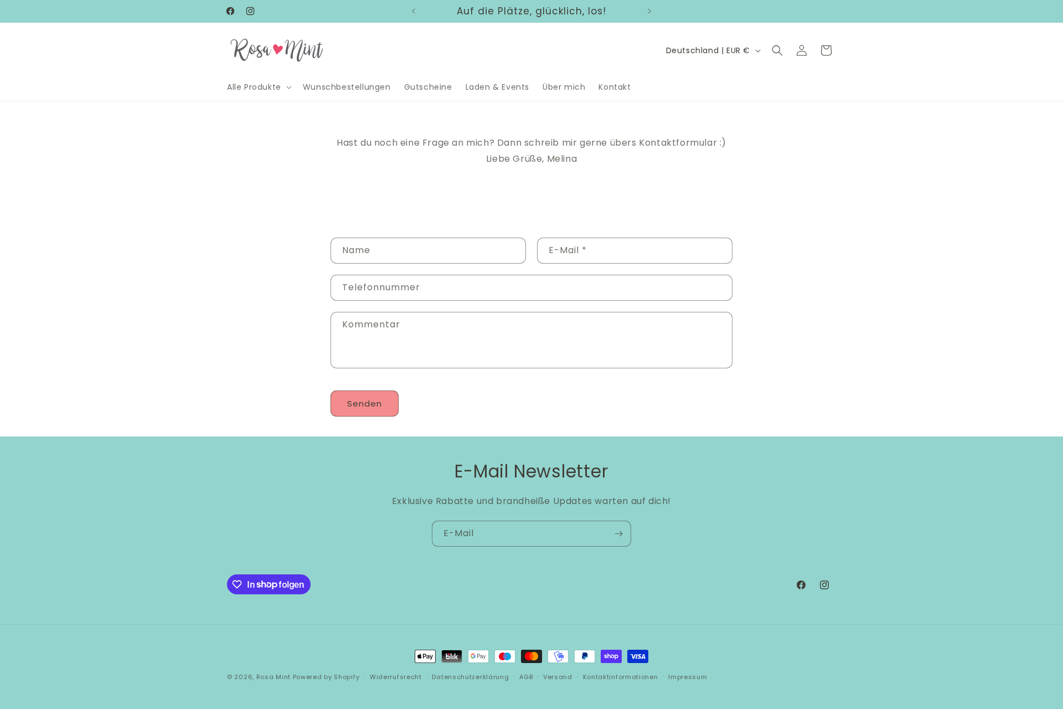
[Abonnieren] (618, 534)
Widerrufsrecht (396, 676)
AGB (526, 676)
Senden (364, 403)
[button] (258, 87)
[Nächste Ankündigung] (649, 11)
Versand (557, 676)
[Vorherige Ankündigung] (413, 11)
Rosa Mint (273, 676)
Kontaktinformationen (620, 676)
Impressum (687, 676)
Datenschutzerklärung (470, 676)
